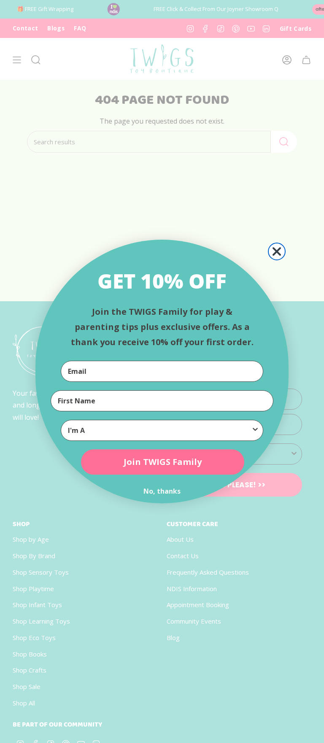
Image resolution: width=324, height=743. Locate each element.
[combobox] (159, 430)
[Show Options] (255, 430)
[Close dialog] (276, 251)
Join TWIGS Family (163, 461)
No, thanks (162, 491)
